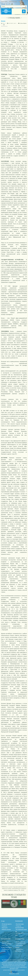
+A (1, 4)
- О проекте (4, 926)
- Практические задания (19, 946)
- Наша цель (4, 928)
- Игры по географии (6, 944)
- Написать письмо (6, 929)
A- (6, 4)
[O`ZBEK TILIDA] (12, 4)
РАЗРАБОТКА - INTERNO (14, 973)
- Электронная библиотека (19, 950)
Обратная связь (13, 1)
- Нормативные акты (20, 944)
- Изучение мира (19, 924)
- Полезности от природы (5, 950)
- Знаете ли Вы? (5, 942)
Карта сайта (4, 1)
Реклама (20, 1)
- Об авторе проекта (6, 924)
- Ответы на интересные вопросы (6, 946)
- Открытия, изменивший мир (19, 927)
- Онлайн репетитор (20, 942)
